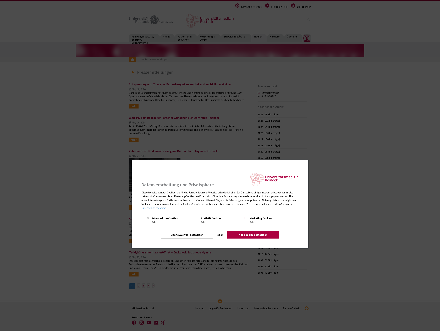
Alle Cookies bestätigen (253, 234)
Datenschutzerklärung (153, 207)
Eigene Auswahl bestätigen (186, 234)
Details (155, 222)
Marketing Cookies (261, 218)
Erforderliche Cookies (165, 218)
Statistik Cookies (211, 218)
